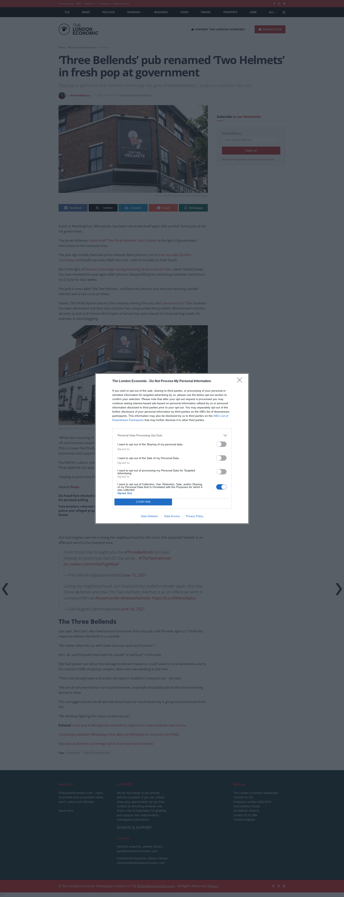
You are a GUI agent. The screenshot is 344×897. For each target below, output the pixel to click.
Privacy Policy (194, 516)
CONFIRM (143, 501)
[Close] (241, 381)
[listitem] (172, 435)
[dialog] (172, 449)
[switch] (221, 444)
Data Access (172, 516)
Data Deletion (149, 516)
